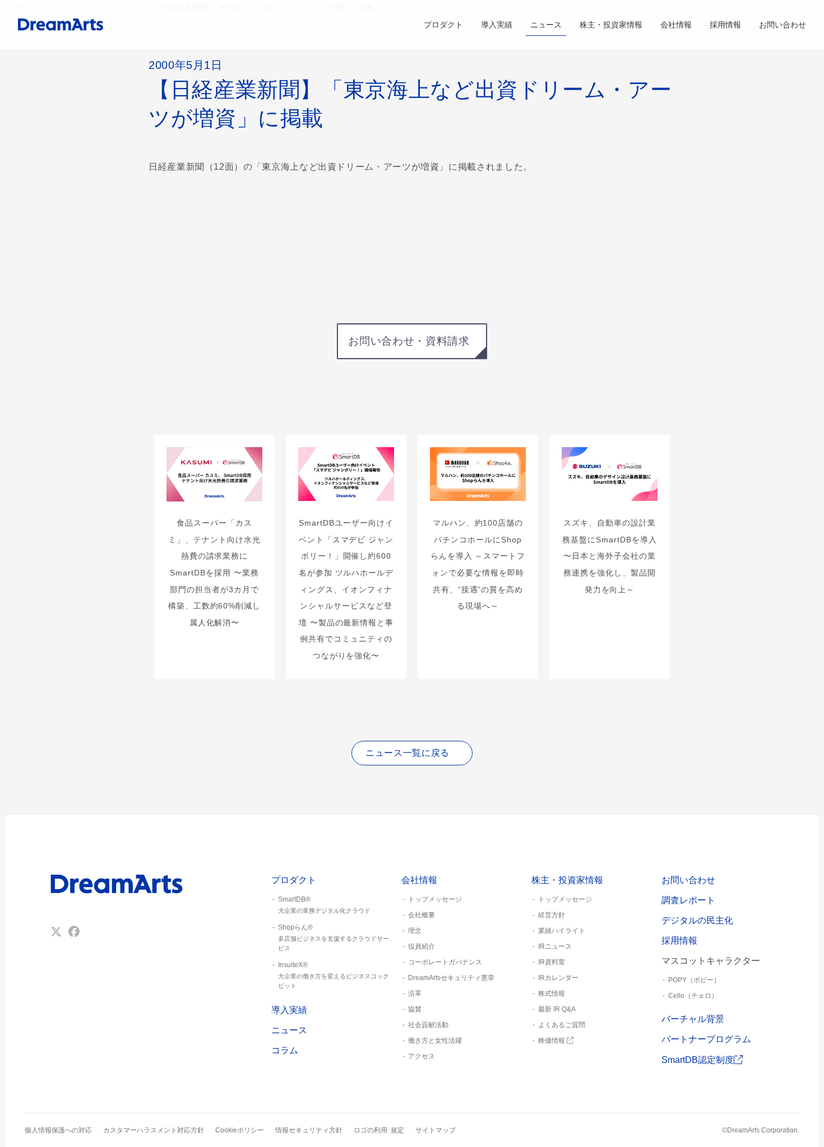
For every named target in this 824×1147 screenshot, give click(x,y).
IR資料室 (551, 962)
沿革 (415, 993)
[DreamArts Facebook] (74, 932)
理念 (415, 931)
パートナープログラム (706, 1039)
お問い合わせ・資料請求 (408, 341)
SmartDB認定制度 (697, 1060)
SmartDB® (324, 904)
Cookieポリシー (239, 1130)
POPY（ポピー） (694, 980)
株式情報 (551, 993)
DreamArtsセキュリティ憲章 (451, 978)
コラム (284, 1050)
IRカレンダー (558, 978)
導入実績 (496, 24)
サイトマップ (435, 1130)
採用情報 (725, 24)
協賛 (415, 1009)
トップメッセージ (435, 899)
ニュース (546, 24)
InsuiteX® (333, 975)
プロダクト (443, 24)
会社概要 (421, 915)
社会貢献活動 (428, 1025)
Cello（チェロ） (693, 996)
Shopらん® (333, 937)
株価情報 (552, 1040)
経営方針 (551, 915)
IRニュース (555, 946)
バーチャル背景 (692, 1019)
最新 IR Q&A (557, 1009)
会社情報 (676, 24)
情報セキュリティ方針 (308, 1130)
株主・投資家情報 (611, 24)
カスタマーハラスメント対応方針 (153, 1130)
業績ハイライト (561, 931)
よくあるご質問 (561, 1025)
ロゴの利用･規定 (379, 1130)
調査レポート (688, 900)
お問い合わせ (782, 24)
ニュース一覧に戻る (407, 753)
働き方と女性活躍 (435, 1040)
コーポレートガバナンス (445, 962)
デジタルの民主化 (697, 920)
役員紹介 (421, 946)
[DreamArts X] (56, 932)
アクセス (421, 1056)
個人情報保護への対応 (58, 1130)
